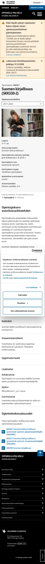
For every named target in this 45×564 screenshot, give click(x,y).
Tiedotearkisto (6, 474)
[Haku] (34, 14)
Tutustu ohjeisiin (13, 54)
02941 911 (22, 543)
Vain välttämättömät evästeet (23, 311)
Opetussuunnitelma (11, 99)
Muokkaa (21, 303)
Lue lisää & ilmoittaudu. (16, 75)
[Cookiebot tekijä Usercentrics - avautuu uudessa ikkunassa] (32, 251)
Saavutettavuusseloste (9, 513)
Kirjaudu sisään (37, 8)
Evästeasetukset (7, 518)
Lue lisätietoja (32, 287)
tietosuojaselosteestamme (25, 278)
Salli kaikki (22, 295)
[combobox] (22, 104)
